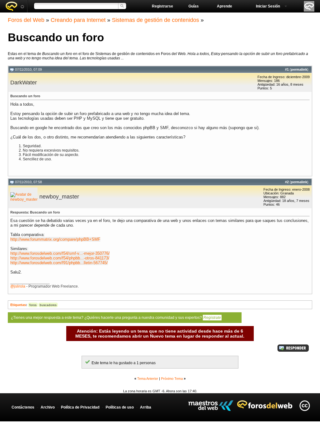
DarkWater (23, 82)
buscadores (48, 305)
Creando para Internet (78, 20)
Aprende (224, 6)
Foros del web (14, 6)
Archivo (48, 407)
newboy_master (59, 196)
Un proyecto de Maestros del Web (210, 405)
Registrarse (162, 6)
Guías (193, 6)
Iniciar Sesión (268, 6)
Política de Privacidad (80, 407)
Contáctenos (23, 407)
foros (33, 305)
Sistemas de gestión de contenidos (155, 20)
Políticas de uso (120, 407)
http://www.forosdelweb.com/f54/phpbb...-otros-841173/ (59, 258)
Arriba (145, 407)
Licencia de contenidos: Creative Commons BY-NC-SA (304, 405)
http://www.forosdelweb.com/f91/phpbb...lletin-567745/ (59, 262)
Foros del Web (26, 20)
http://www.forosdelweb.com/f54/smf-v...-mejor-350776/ (60, 253)
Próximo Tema (172, 378)
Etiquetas (18, 305)
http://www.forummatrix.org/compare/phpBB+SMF (55, 239)
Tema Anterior (147, 378)
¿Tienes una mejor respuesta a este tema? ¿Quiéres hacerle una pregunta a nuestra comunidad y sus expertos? (116, 317)
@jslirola (17, 286)
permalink (299, 69)
